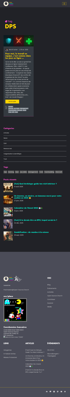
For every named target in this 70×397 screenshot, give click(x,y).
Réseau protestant (10, 357)
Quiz (5, 143)
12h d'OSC (50, 350)
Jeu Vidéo (16, 108)
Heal (16, 112)
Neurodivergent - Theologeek (53, 355)
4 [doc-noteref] (11, 81)
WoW (24, 110)
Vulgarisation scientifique (12, 154)
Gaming (11, 108)
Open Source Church (54, 296)
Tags (6, 167)
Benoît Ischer (13, 50)
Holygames (8, 350)
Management (24, 108)
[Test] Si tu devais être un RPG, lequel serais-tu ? (34, 371)
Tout (5, 159)
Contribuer (51, 299)
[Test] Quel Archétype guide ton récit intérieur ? (34, 351)
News (5, 138)
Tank (10, 112)
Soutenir (50, 303)
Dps (5, 172)
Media (49, 307)
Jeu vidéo (23, 172)
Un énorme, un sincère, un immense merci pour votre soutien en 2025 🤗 (34, 358)
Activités (50, 292)
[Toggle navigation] (64, 3)
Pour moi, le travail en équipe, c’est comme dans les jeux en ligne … (18, 56)
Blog (48, 285)
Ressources (8, 148)
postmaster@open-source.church (16, 290)
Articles (11, 106)
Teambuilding (12, 110)
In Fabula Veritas (9, 354)
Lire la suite (12, 101)
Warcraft (19, 110)
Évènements (51, 288)
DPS (13, 112)
